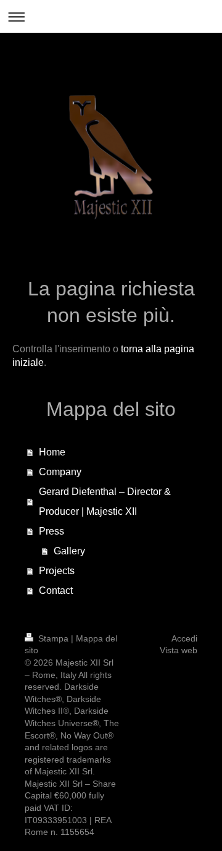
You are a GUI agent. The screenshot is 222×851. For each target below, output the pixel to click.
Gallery (69, 551)
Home (52, 452)
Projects (57, 570)
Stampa (53, 638)
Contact (56, 590)
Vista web (178, 650)
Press (51, 531)
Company (60, 472)
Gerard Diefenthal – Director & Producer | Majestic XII (105, 501)
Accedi (184, 638)
